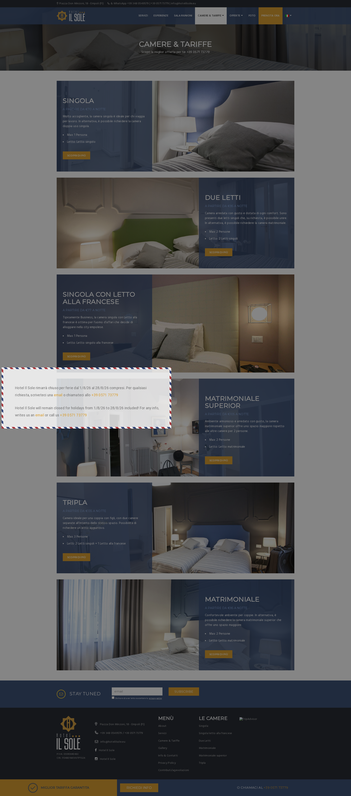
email (58, 395)
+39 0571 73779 (104, 395)
